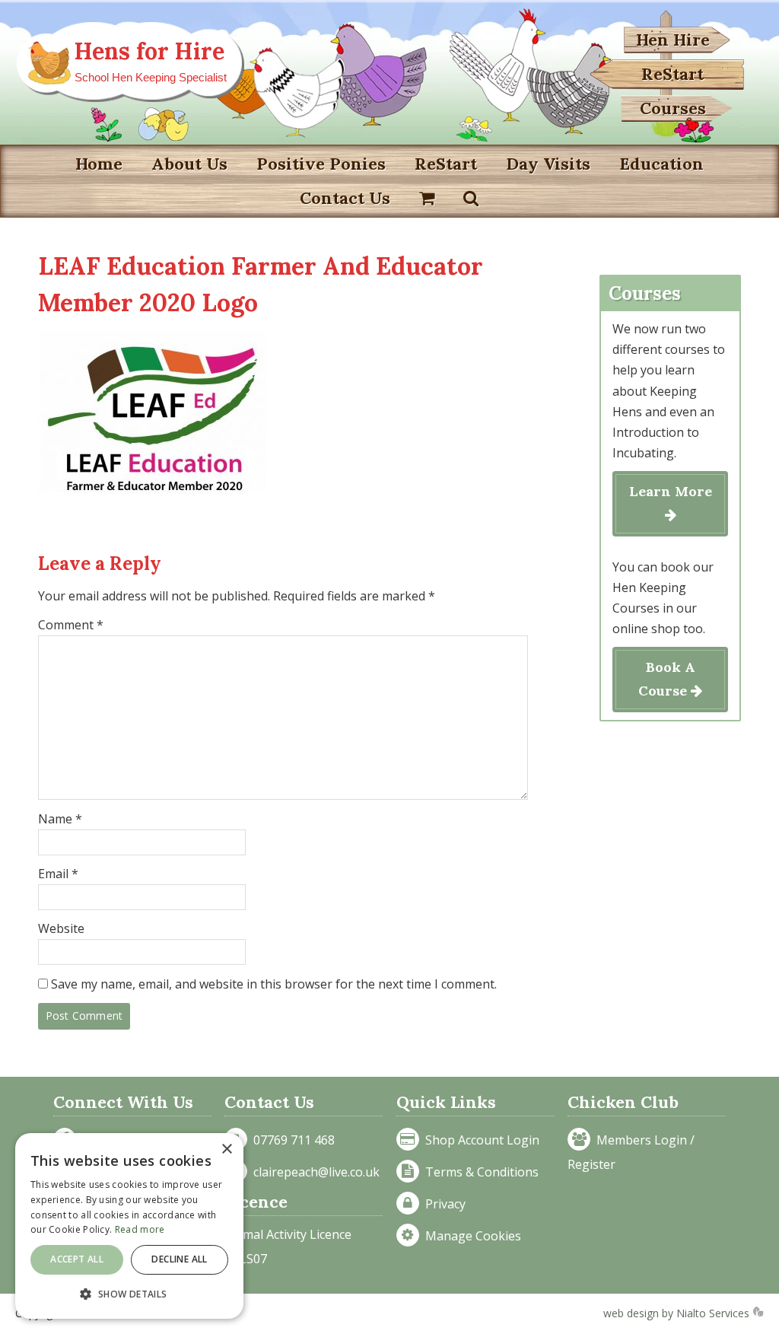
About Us (189, 163)
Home (98, 163)
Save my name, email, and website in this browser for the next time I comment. (274, 984)
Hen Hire (673, 39)
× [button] (226, 1149)
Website (61, 928)
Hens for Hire (149, 51)
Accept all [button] (76, 1259)
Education (661, 163)
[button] (129, 1294)
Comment (70, 624)
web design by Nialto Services (677, 1313)
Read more (140, 1229)
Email (58, 873)
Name (60, 818)
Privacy (442, 1204)
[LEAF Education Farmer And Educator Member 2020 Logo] (152, 500)
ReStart (672, 73)
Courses (673, 108)
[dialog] (129, 1226)
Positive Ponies (321, 163)
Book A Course (666, 678)
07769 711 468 (291, 1140)
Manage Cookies (470, 1235)
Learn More (670, 491)
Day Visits (548, 163)
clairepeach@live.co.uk (313, 1172)
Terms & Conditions (479, 1172)
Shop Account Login (479, 1140)
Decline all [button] (179, 1259)
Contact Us (345, 198)
